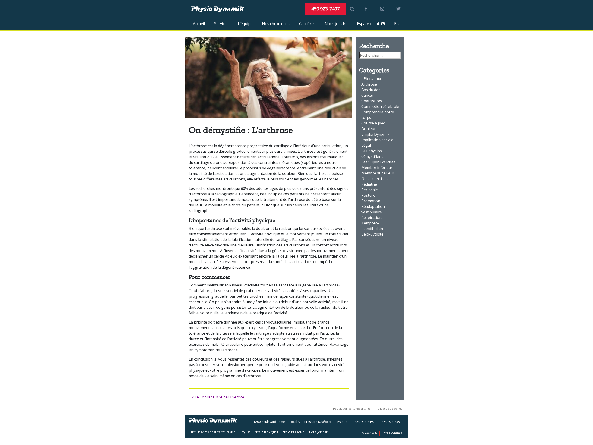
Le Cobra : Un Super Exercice (219, 397)
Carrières (307, 23)
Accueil (199, 23)
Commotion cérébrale (380, 106)
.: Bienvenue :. (373, 78)
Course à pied (373, 123)
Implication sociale (377, 139)
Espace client (369, 23)
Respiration (371, 217)
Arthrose (369, 84)
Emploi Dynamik (375, 134)
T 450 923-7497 (363, 422)
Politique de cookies (389, 408)
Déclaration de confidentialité (352, 408)
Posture (368, 195)
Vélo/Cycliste (372, 234)
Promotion (370, 200)
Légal (366, 145)
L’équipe (245, 23)
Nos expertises (374, 178)
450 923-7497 (325, 9)
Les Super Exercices (378, 162)
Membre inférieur (376, 167)
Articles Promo (294, 432)
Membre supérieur (377, 173)
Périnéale (369, 189)
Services (221, 23)
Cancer (367, 95)
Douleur (368, 128)
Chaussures (371, 100)
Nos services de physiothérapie (213, 432)
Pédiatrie (369, 184)
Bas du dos (370, 89)
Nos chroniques (276, 23)
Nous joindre (336, 23)
